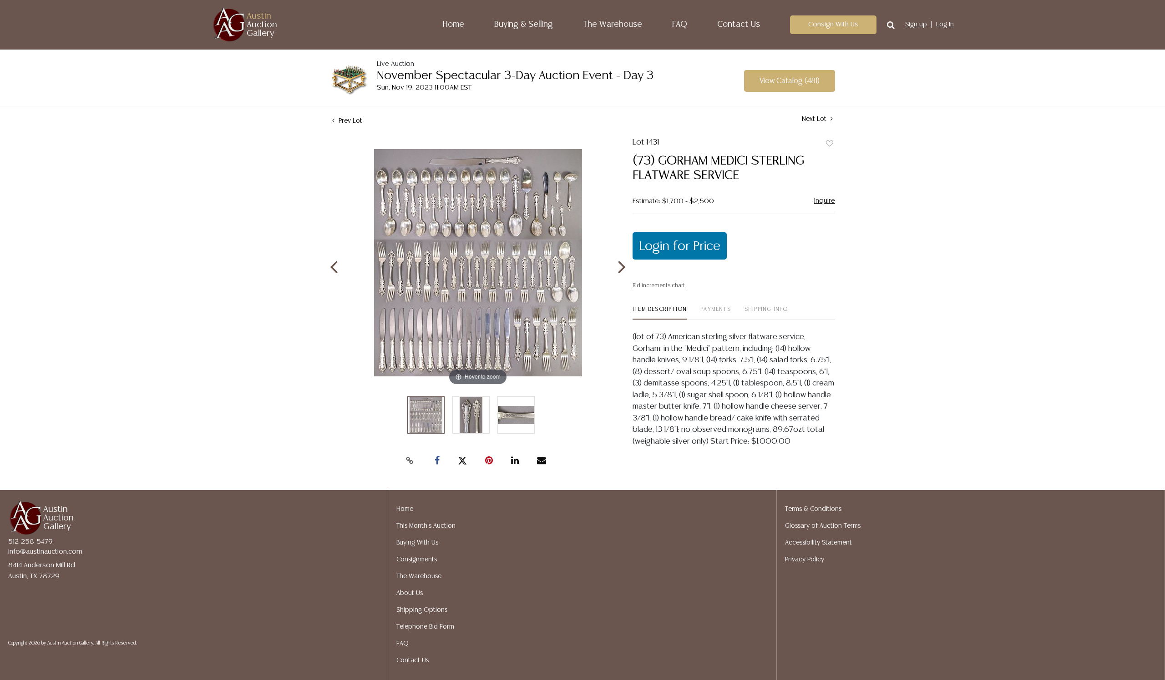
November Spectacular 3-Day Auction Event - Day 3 (515, 75)
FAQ (679, 24)
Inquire (824, 200)
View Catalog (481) (790, 81)
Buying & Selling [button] (523, 24)
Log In (945, 24)
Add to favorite (829, 144)
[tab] (660, 313)
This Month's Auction (426, 526)
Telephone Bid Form (425, 627)
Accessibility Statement (818, 543)
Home (453, 24)
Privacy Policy (804, 559)
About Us (409, 593)
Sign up (916, 24)
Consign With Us (833, 24)
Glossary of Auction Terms (823, 526)
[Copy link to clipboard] (409, 460)
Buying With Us (417, 543)
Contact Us (738, 24)
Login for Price (679, 246)
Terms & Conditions (813, 509)
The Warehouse (612, 24)
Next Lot (815, 119)
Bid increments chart (659, 285)
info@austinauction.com (45, 551)
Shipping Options (421, 610)
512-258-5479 (30, 541)
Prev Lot (349, 121)
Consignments (416, 559)
